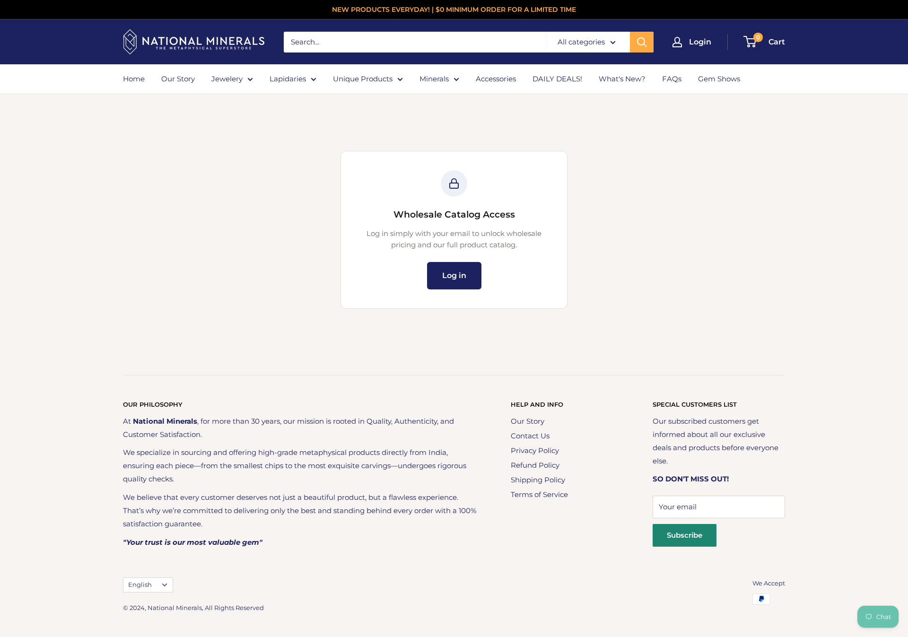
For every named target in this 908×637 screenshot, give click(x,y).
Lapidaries (288, 78)
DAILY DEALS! (557, 78)
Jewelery (227, 78)
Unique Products (363, 78)
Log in (454, 275)
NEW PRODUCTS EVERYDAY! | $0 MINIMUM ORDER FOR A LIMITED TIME (454, 9)
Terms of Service (539, 494)
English (140, 584)
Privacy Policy (535, 450)
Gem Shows (719, 78)
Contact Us (530, 435)
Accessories (496, 78)
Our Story (178, 78)
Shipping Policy (538, 479)
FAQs (671, 78)
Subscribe (684, 535)
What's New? (622, 78)
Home (134, 78)
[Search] (642, 42)
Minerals (434, 78)
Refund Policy (535, 465)
